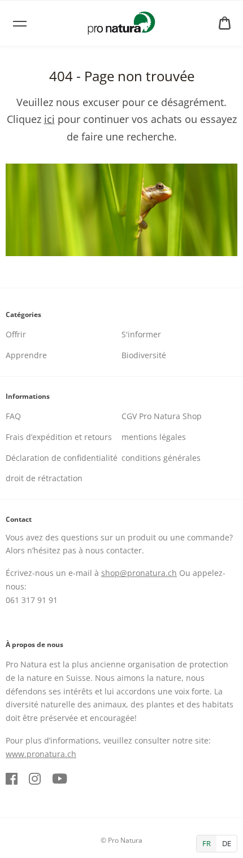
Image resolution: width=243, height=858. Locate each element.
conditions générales (161, 457)
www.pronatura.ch (41, 754)
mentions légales (154, 437)
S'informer (141, 334)
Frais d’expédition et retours (59, 437)
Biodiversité (144, 355)
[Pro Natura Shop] (121, 23)
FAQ (13, 416)
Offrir (16, 334)
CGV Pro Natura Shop (162, 416)
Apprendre (26, 355)
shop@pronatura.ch (139, 572)
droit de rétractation (44, 478)
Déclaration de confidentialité (62, 457)
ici (49, 119)
